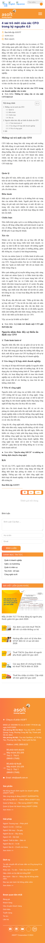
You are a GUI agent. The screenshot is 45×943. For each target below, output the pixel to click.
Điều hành (12, 112)
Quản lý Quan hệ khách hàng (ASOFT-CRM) (20, 806)
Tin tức (5, 916)
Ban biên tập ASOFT (13, 32)
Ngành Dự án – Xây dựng (13, 834)
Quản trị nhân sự (11, 567)
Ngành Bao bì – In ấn (11, 844)
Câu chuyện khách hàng (12, 906)
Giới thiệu (6, 909)
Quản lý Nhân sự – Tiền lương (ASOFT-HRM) (20, 803)
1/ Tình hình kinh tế (15, 123)
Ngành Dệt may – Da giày (13, 830)
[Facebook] (24, 492)
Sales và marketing (12, 564)
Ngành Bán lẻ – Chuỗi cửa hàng (15, 847)
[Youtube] (22, 929)
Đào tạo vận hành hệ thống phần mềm (18, 882)
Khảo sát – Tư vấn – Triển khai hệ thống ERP (20, 870)
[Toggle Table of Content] (36, 103)
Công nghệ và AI (11, 574)
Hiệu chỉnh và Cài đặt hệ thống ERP (17, 873)
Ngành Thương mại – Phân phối (15, 823)
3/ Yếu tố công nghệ (15, 128)
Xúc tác (11, 118)
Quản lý (11, 110)
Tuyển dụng (7, 913)
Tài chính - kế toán (11, 571)
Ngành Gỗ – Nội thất (11, 837)
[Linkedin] (31, 492)
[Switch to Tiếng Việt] (5, 4)
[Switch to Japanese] (20, 3)
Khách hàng (7, 903)
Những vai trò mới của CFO (14, 107)
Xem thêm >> (8, 810)
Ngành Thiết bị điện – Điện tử (14, 840)
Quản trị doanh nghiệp (13, 560)
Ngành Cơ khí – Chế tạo (12, 827)
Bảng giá (6, 899)
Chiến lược (12, 115)
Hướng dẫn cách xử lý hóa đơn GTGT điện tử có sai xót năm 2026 (27, 641)
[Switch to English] (12, 3)
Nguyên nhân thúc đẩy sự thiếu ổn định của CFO (22, 120)
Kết (6, 131)
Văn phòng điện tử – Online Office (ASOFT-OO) (21, 800)
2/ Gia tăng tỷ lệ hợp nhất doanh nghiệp (22, 126)
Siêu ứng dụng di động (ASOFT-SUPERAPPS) (21, 796)
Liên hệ (6, 919)
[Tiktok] (28, 929)
